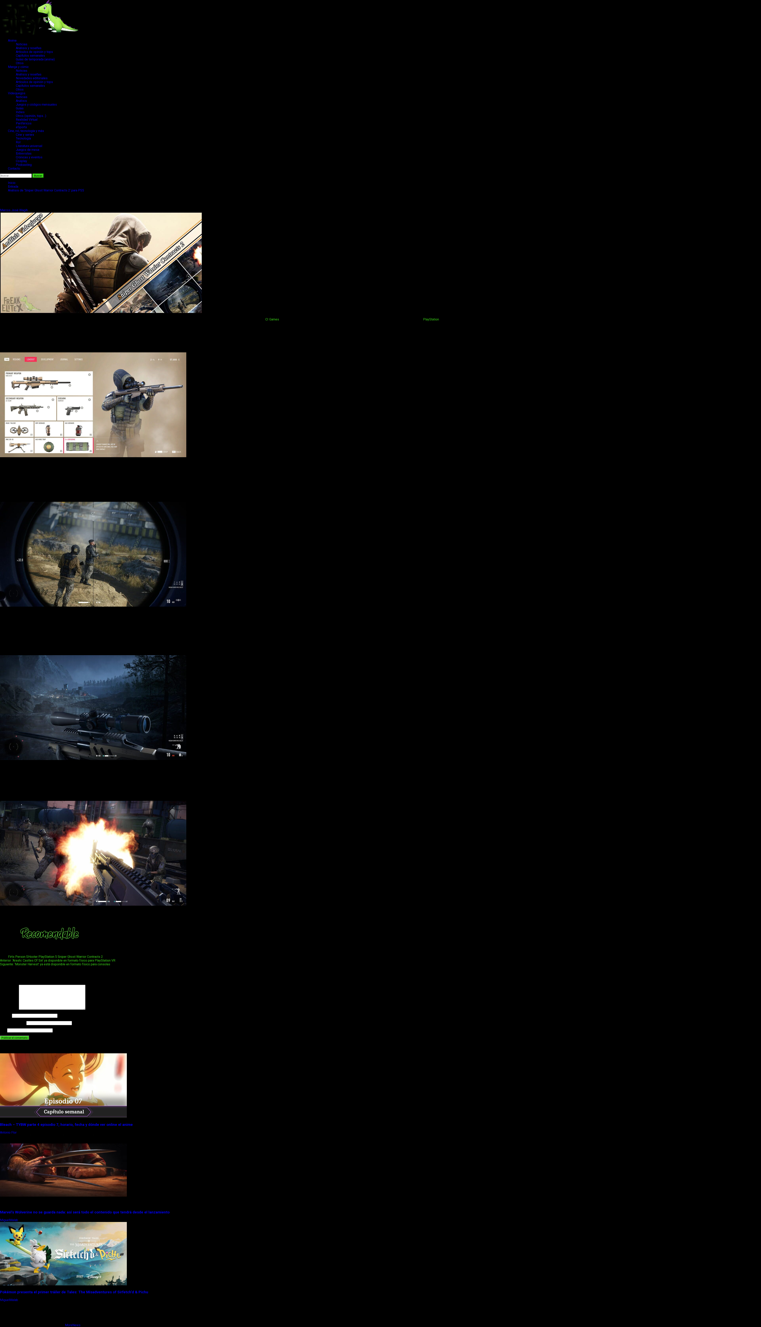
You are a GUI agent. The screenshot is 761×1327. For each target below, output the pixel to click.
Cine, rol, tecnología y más (26, 131)
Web (3, 1030)
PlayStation (431, 319)
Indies (20, 112)
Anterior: (57, 960)
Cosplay (21, 161)
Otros (20, 63)
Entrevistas (24, 153)
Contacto (14, 168)
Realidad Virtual (26, 119)
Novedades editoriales (32, 78)
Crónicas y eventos (29, 157)
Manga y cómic (18, 67)
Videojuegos (16, 93)
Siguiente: (55, 964)
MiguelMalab (9, 1220)
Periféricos (24, 123)
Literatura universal (29, 146)
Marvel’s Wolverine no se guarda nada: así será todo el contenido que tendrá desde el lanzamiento (85, 1212)
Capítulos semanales (30, 55)
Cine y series (25, 135)
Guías (20, 108)
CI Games (272, 319)
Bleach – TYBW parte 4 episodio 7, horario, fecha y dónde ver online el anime (66, 1124)
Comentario (9, 1009)
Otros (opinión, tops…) (31, 116)
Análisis (21, 101)
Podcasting (24, 165)
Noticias (21, 44)
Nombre (5, 1015)
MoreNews (72, 1325)
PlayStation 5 (47, 957)
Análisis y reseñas (28, 48)
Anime (12, 40)
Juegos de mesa (27, 150)
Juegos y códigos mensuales (36, 104)
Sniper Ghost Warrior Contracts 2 (80, 957)
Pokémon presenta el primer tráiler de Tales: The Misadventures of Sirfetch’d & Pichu (74, 1292)
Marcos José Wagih (14, 210)
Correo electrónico (13, 1023)
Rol (18, 142)
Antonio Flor (8, 1132)
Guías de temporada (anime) (35, 59)
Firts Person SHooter (23, 957)
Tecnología (23, 138)
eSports (21, 127)
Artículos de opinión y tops (34, 52)
